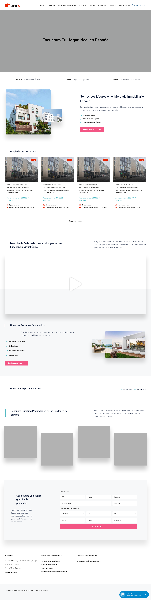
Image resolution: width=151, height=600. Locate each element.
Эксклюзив (51, 5)
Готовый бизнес (47, 568)
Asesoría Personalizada (17, 351)
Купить (92, 5)
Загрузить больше (75, 221)
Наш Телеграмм (124, 5)
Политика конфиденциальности (89, 561)
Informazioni (64, 492)
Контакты (113, 5)
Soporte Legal (13, 355)
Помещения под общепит (51, 561)
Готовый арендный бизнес (67, 5)
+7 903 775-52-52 (139, 5)
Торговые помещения (50, 564)
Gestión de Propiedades (17, 341)
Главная (41, 5)
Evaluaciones (13, 346)
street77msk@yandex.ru (14, 568)
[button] (75, 284)
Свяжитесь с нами (11, 573)
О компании (102, 5)
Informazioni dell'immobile (69, 508)
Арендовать (83, 5)
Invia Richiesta (99, 526)
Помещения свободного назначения (54, 571)
